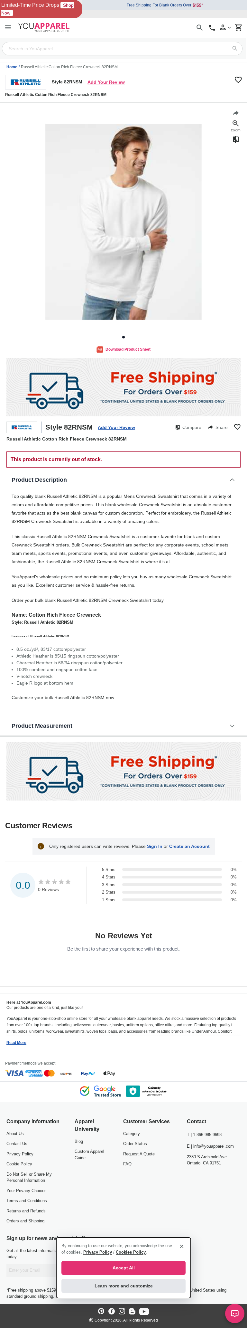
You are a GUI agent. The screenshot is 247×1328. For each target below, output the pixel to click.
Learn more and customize (124, 1285)
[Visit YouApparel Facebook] (111, 1311)
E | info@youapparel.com (210, 1146)
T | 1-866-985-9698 (204, 1134)
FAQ (127, 1164)
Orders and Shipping (25, 1221)
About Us (15, 1133)
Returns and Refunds (26, 1211)
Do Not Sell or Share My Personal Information (29, 1177)
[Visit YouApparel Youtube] (144, 1311)
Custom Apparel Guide (89, 1154)
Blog (79, 1141)
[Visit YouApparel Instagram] (122, 1311)
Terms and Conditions (26, 1200)
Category (131, 1133)
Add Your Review (106, 82)
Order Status (135, 1143)
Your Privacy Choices (26, 1190)
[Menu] (8, 27)
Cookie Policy (19, 1164)
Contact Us (16, 1143)
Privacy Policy (19, 1154)
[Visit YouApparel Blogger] (132, 1311)
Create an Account (189, 846)
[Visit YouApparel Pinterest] (101, 1311)
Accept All (124, 1267)
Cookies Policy (131, 1252)
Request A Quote (139, 1154)
